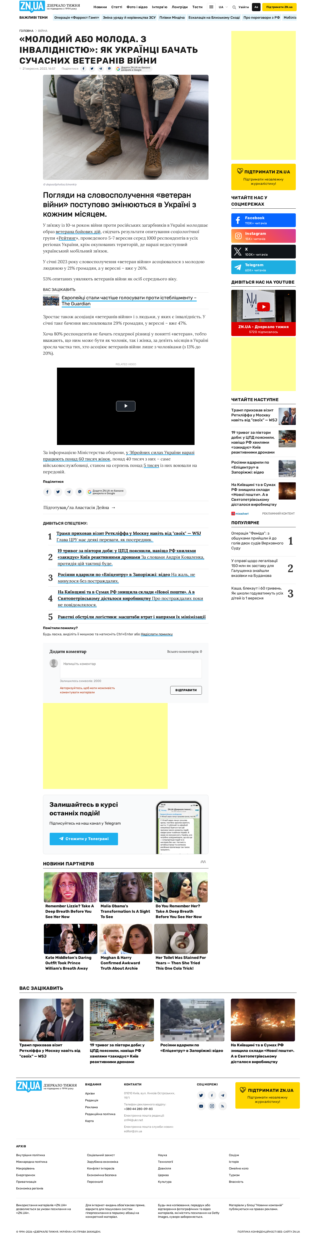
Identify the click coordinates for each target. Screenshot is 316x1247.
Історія (234, 1162)
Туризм (234, 1175)
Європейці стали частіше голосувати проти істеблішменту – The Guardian (129, 301)
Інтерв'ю (159, 7)
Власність (236, 1182)
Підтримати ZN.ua (279, 7)
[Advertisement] (105, 746)
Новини (100, 7)
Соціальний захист (101, 1155)
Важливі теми (33, 17)
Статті (116, 7)
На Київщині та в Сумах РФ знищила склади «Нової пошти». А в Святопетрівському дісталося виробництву (254, 494)
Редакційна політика (100, 1114)
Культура (165, 1182)
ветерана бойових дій (78, 231)
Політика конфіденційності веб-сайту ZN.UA (269, 1231)
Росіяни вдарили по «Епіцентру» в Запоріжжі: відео (250, 467)
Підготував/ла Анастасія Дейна (76, 507)
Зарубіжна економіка (102, 1162)
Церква (163, 1175)
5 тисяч (151, 465)
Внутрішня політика (30, 1155)
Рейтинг (67, 238)
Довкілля (164, 1168)
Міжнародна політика (31, 1162)
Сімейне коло (239, 1168)
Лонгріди (180, 7)
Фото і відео (137, 7)
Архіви (90, 1093)
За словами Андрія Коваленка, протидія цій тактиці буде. (131, 557)
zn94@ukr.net (133, 1120)
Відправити (186, 690)
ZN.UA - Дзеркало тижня (263, 326)
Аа (256, 7)
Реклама (91, 1107)
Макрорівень (25, 1168)
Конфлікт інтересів (100, 1168)
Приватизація (26, 1182)
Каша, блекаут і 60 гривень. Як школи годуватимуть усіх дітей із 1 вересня (257, 593)
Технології (165, 1162)
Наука (162, 1155)
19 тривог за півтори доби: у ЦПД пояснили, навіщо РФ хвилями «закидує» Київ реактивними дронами (253, 442)
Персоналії (95, 1182)
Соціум (234, 1155)
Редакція (91, 1100)
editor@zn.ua (133, 1131)
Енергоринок (25, 1175)
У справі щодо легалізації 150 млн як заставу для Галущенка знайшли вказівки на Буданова (254, 568)
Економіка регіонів (29, 1188)
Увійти (244, 7)
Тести (197, 7)
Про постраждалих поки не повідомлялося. (130, 598)
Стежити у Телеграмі (87, 838)
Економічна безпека (102, 1175)
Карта (89, 1121)
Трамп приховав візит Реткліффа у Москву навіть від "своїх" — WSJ (254, 415)
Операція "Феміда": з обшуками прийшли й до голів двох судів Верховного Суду (257, 540)
